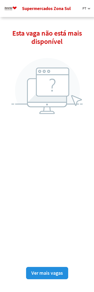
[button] (86, 8)
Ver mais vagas (47, 273)
